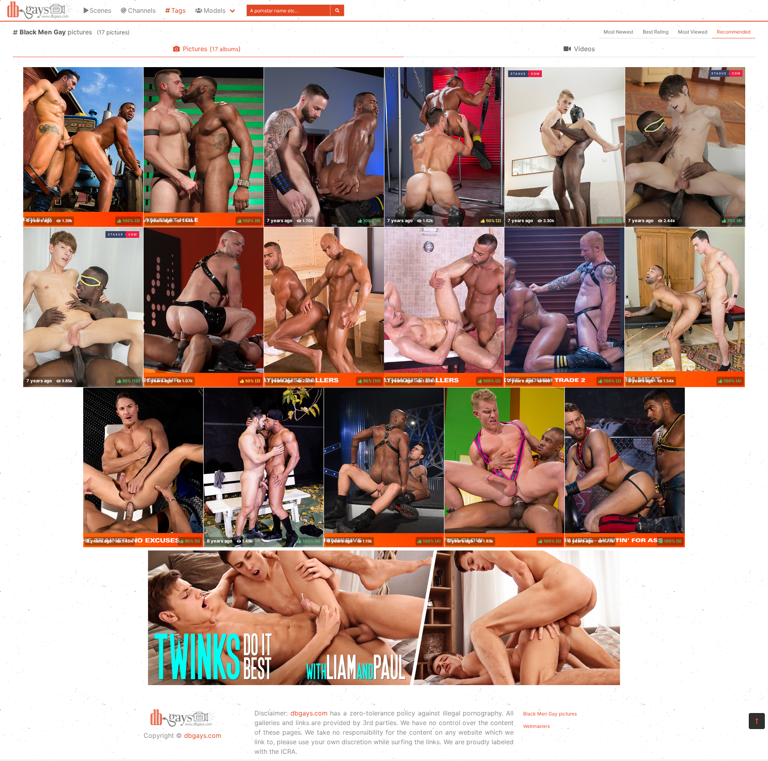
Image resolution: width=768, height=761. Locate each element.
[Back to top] (757, 721)
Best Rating (655, 32)
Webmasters (536, 726)
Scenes (100, 10)
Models (215, 10)
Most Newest (618, 32)
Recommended (733, 32)
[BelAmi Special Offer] (384, 683)
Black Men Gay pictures (550, 714)
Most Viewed (692, 32)
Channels (142, 10)
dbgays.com (202, 735)
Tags (178, 10)
